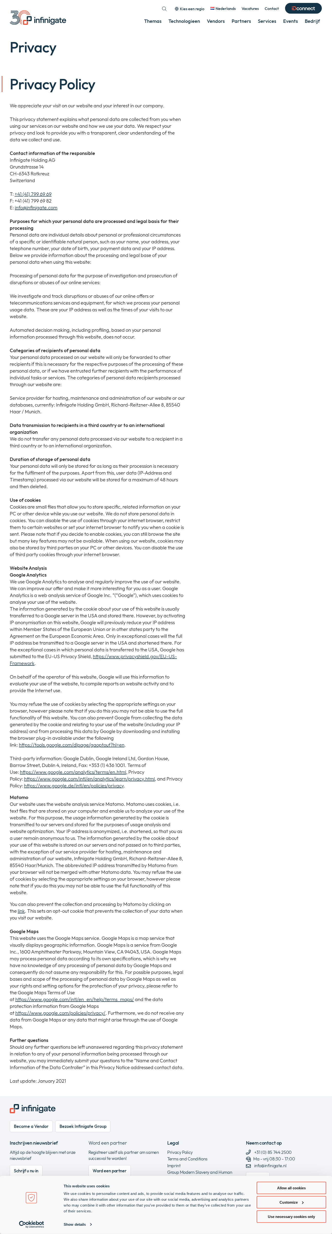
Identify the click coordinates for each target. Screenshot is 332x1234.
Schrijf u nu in (26, 1171)
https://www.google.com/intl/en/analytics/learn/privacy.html (89, 779)
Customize (289, 1202)
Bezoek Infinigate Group (83, 1126)
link (21, 911)
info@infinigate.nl (270, 1165)
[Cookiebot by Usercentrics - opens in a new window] (31, 1224)
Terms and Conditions (187, 1159)
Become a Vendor (31, 1126)
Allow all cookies (291, 1188)
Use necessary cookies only (291, 1216)
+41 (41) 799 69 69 (33, 194)
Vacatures (250, 8)
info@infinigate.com (36, 207)
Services (267, 21)
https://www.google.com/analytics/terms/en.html (73, 772)
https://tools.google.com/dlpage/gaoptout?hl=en (71, 745)
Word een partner (107, 1143)
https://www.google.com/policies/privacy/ (60, 1013)
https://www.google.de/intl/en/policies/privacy (74, 786)
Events (290, 21)
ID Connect (303, 9)
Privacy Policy (180, 1152)
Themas (153, 21)
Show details (75, 1224)
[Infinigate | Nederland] (38, 17)
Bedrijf (312, 21)
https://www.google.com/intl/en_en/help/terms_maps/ (74, 999)
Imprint (173, 1165)
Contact (272, 8)
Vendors (216, 21)
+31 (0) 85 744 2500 (272, 1152)
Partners (241, 21)
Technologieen (184, 21)
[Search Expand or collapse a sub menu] (164, 8)
